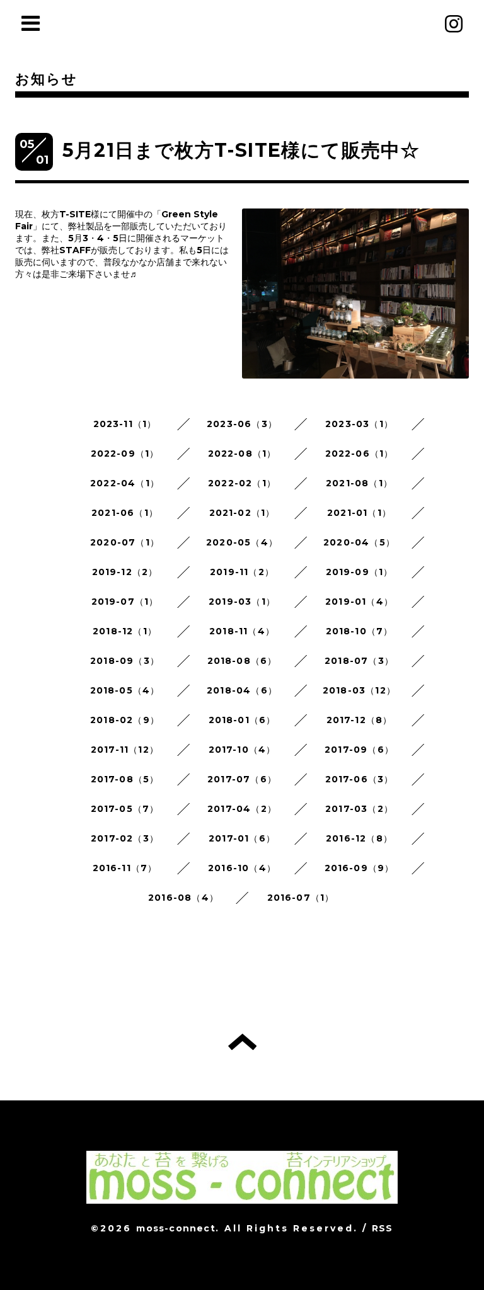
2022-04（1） (124, 483)
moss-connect (175, 1228)
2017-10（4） (242, 749)
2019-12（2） (125, 572)
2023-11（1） (125, 424)
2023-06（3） (242, 424)
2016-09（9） (360, 868)
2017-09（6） (359, 749)
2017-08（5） (125, 779)
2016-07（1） (301, 897)
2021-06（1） (124, 512)
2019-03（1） (242, 601)
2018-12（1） (125, 631)
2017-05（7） (125, 808)
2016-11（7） (125, 868)
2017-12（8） (359, 720)
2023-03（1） (359, 424)
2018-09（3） (124, 660)
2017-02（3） (125, 838)
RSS (382, 1228)
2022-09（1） (125, 453)
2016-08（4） (183, 897)
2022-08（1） (242, 453)
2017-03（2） (359, 808)
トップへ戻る (242, 1042)
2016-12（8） (359, 838)
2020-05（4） (242, 542)
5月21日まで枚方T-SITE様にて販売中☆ (241, 150)
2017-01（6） (242, 838)
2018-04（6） (242, 690)
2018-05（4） (125, 690)
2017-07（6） (242, 779)
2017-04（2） (242, 808)
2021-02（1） (242, 512)
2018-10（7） (359, 631)
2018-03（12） (359, 690)
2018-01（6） (242, 720)
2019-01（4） (359, 601)
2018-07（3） (359, 660)
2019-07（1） (125, 601)
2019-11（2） (242, 572)
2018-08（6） (242, 660)
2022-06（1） (359, 453)
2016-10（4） (242, 868)
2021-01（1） (359, 512)
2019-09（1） (359, 572)
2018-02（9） (124, 720)
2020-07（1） (124, 542)
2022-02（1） (242, 483)
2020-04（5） (359, 542)
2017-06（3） (359, 779)
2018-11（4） (242, 631)
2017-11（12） (125, 749)
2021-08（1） (359, 483)
